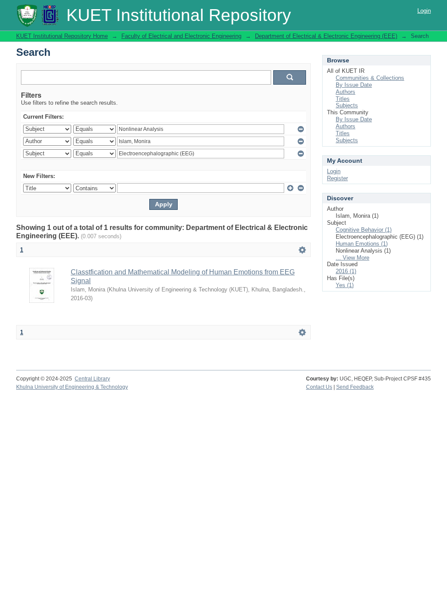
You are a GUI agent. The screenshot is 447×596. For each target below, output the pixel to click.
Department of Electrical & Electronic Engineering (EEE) (326, 36)
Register (337, 178)
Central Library (92, 379)
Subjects (347, 105)
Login (424, 10)
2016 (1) (346, 271)
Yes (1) (345, 285)
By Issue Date (354, 85)
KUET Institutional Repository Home (62, 36)
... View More (352, 257)
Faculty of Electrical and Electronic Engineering (181, 36)
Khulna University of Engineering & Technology (72, 387)
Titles (343, 99)
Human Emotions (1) (362, 243)
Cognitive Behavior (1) (364, 229)
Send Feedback (355, 387)
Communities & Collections (370, 78)
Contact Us (319, 387)
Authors (345, 92)
